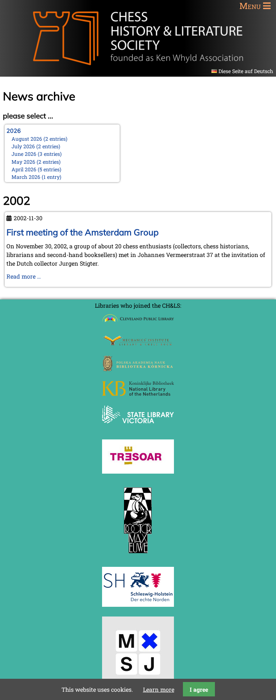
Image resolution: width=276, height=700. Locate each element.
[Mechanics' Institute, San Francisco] (138, 343)
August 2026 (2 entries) (40, 138)
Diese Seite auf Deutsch (245, 71)
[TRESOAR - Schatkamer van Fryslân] (138, 471)
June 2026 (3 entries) (37, 153)
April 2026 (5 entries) (36, 169)
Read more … (23, 276)
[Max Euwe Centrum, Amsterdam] (138, 555)
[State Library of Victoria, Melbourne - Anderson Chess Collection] (138, 427)
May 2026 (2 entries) (36, 161)
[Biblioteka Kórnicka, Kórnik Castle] (138, 369)
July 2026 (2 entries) (36, 146)
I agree (199, 689)
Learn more (158, 689)
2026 (13, 130)
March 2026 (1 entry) (36, 176)
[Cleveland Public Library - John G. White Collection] (138, 323)
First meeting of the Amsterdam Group (82, 232)
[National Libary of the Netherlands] (138, 393)
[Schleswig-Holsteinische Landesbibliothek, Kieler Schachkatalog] (138, 604)
